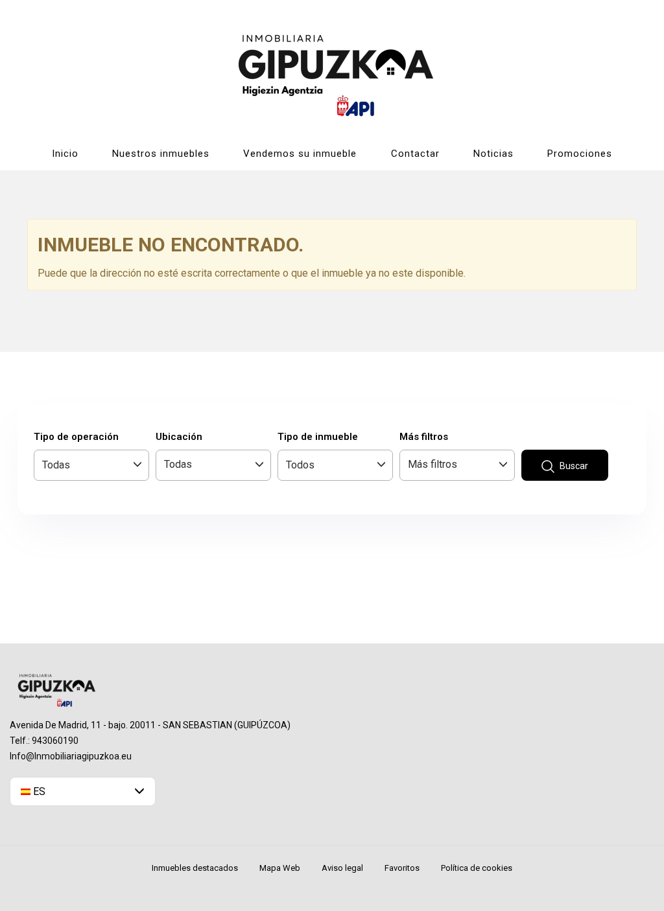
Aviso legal (342, 868)
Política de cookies (476, 868)
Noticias (493, 153)
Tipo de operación (76, 437)
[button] (83, 791)
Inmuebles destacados (195, 868)
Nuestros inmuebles (160, 153)
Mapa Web (279, 868)
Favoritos (402, 868)
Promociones (579, 153)
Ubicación (179, 437)
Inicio (65, 153)
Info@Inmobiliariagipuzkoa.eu (71, 756)
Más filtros (423, 437)
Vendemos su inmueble (300, 153)
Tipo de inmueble (318, 437)
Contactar (415, 153)
